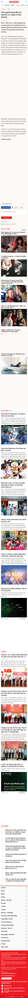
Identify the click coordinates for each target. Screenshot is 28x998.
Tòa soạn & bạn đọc (6, 922)
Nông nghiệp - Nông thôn (7, 934)
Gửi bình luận (6, 217)
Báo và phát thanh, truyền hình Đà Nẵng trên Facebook (14, 988)
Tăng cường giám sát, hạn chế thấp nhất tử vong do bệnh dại (15, 861)
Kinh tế (23, 5)
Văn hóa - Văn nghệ (6, 900)
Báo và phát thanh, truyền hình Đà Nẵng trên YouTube (14, 991)
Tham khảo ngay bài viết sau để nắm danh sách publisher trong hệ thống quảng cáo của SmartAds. (13, 594)
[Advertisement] (14, 156)
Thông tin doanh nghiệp (7, 925)
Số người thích (12, 224)
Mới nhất (7, 5)
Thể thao (3, 906)
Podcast (3, 944)
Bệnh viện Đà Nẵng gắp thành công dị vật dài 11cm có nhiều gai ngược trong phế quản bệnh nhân (15, 832)
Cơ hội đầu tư (4, 937)
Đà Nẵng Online (7, 985)
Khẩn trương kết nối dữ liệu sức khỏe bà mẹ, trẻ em (14, 867)
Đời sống (3, 903)
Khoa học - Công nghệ (7, 912)
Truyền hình (4, 931)
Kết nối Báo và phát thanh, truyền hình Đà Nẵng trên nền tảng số (14, 982)
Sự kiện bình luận (5, 940)
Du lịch (3, 897)
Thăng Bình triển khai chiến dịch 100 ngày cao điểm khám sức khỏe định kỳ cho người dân (15, 848)
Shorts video (4, 947)
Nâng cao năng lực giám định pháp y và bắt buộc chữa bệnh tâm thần (13, 555)
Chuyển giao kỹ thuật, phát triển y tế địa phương (16, 855)
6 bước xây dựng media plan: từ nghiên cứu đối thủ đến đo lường (12, 765)
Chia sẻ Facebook (6, 207)
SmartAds (5, 618)
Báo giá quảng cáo (6, 978)
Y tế (13, 9)
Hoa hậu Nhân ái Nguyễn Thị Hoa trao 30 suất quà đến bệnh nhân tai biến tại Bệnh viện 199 (15, 840)
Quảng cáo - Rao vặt (6, 928)
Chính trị (13, 5)
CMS (12, 996)
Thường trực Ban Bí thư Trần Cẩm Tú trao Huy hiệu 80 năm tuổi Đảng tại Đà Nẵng (13, 693)
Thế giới (3, 909)
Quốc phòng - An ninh (6, 919)
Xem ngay (22, 618)
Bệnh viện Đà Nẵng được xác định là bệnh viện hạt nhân (13, 415)
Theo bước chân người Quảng (9, 915)
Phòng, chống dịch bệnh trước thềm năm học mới (13, 520)
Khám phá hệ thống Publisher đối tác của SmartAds (14, 589)
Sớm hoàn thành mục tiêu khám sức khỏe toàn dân (13, 449)
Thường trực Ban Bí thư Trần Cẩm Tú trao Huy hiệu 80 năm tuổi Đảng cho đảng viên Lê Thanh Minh (13, 730)
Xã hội (18, 5)
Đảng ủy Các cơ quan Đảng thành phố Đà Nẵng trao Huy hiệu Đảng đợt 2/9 (14, 656)
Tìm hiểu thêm (21, 792)
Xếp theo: (3, 224)
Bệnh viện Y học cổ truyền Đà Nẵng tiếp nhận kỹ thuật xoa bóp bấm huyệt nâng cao (13, 485)
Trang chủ (3, 9)
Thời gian (7, 224)
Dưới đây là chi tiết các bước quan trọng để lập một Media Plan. (13, 769)
